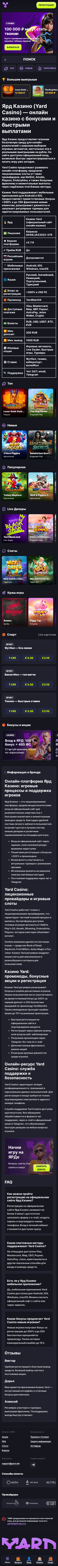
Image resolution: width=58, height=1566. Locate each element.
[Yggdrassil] (32, 1503)
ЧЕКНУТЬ (13, 47)
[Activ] (13, 1482)
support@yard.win (11, 1463)
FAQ (4, 1441)
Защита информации (40, 1441)
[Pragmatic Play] (13, 1503)
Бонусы (5, 1450)
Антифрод (35, 1446)
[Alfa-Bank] (32, 1482)
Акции (5, 1437)
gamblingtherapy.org (16, 1523)
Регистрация (46, 5)
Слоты (5, 1446)
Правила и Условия (39, 1437)
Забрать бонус (41, 1168)
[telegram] (33, 1465)
